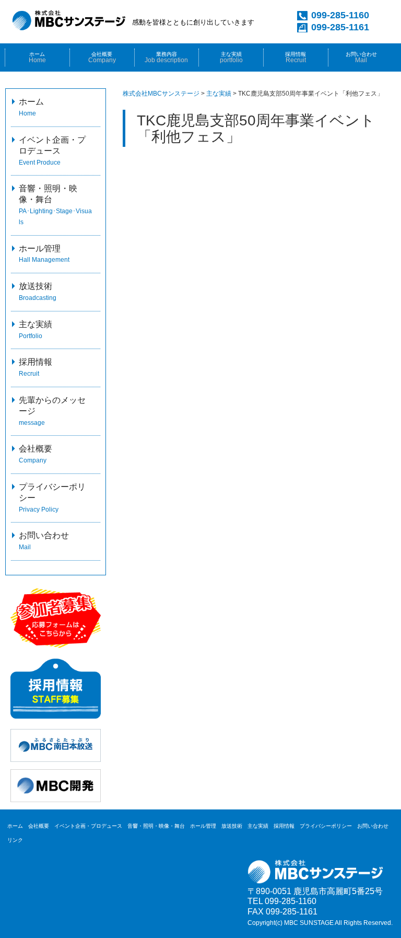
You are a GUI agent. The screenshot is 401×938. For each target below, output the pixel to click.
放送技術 (231, 826)
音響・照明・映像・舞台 (156, 826)
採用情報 (284, 826)
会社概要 (102, 57)
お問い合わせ (361, 57)
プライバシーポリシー (326, 826)
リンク (15, 840)
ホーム (37, 57)
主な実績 (231, 57)
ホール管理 (203, 826)
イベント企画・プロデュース (52, 150)
